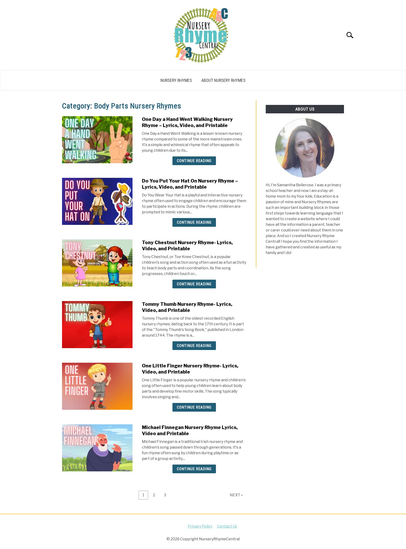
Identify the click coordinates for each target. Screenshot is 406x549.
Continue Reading (194, 161)
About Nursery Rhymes (223, 80)
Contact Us (227, 526)
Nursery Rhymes (176, 80)
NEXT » (236, 495)
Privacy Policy (200, 526)
